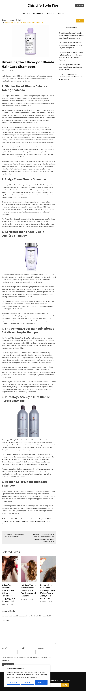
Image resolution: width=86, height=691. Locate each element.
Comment (6, 620)
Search (80, 21)
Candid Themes (64, 680)
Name (4, 648)
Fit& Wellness (37, 13)
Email (22, 648)
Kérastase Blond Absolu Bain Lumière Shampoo (21, 519)
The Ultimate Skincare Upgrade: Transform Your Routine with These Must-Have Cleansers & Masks (71, 35)
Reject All (27, 682)
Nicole (3, 71)
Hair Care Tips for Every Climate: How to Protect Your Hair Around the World (28, 590)
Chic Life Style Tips (43, 5)
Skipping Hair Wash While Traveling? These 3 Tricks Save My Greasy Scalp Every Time (47, 592)
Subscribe (80, 5)
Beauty (25, 13)
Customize (13, 682)
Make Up (50, 13)
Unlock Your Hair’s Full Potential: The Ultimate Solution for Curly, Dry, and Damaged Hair (8, 593)
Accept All (41, 682)
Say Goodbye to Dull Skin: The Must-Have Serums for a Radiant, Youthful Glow (70, 67)
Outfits (61, 13)
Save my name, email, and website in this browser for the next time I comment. (27, 658)
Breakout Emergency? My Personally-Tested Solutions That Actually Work (71, 76)
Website (41, 648)
